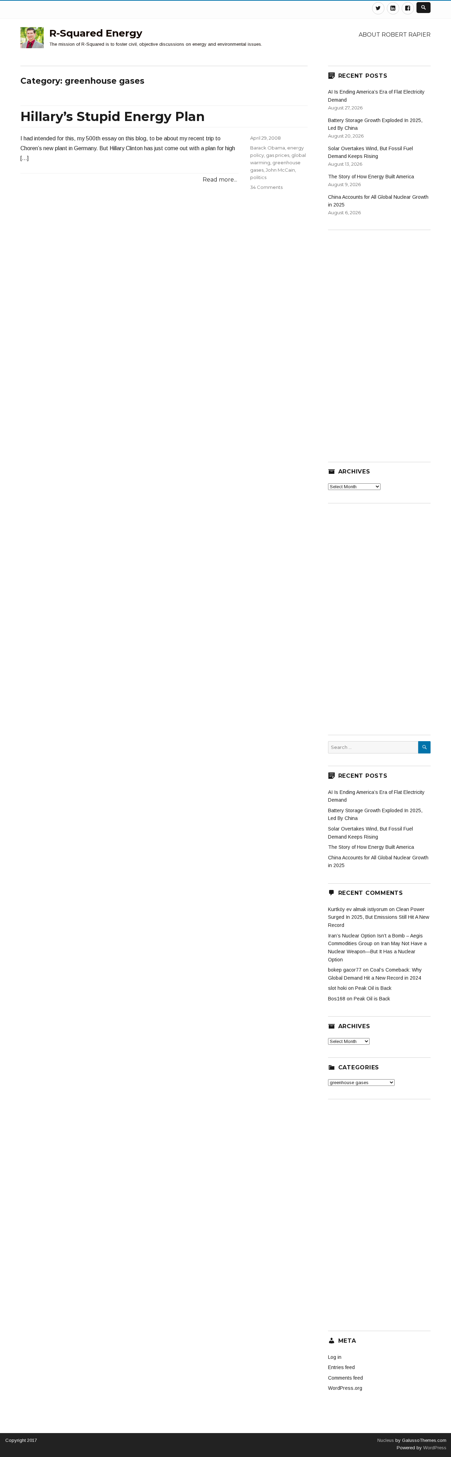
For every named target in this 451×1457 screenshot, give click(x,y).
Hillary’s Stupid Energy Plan (112, 116)
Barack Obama (267, 148)
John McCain (280, 170)
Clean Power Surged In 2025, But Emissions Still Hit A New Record (378, 917)
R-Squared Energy (95, 33)
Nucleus (385, 1440)
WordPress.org (345, 1388)
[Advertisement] (381, 341)
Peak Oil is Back (373, 988)
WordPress (434, 1447)
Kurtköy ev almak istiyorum (358, 909)
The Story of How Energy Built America (371, 176)
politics (258, 177)
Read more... (220, 179)
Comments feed (345, 1378)
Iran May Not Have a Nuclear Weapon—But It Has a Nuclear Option (377, 951)
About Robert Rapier (395, 34)
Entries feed (341, 1367)
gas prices (277, 155)
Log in (334, 1357)
